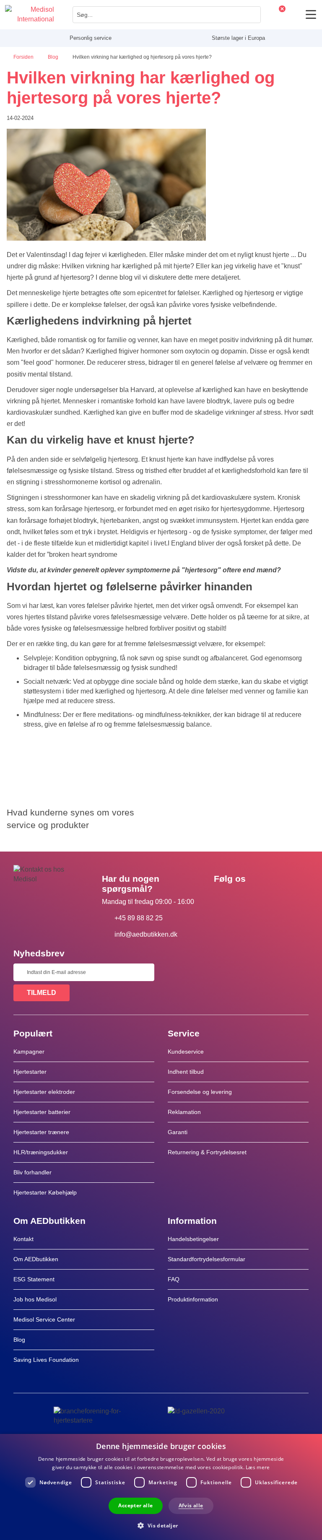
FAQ (173, 1279)
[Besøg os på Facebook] (222, 897)
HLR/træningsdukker (40, 1152)
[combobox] (167, 14)
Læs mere (258, 1467)
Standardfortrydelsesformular (206, 1259)
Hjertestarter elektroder (44, 1091)
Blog (54, 57)
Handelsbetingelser (193, 1239)
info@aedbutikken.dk (145, 934)
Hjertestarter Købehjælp (45, 1192)
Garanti (177, 1132)
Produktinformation (193, 1299)
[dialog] (161, 1487)
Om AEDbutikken (35, 1259)
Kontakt (23, 1239)
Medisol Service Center (44, 1319)
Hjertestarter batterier (41, 1112)
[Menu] (311, 14)
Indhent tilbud (186, 1071)
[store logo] (29, 14)
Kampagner (28, 1051)
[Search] (252, 15)
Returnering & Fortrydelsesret (208, 1152)
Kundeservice (186, 1051)
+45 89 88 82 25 (138, 918)
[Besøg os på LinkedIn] (247, 897)
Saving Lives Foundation (46, 1359)
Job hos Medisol (35, 1299)
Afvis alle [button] (191, 1505)
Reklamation (184, 1112)
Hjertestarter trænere (41, 1132)
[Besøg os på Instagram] (271, 897)
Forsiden (24, 57)
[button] (161, 1525)
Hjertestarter (30, 1071)
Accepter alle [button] (135, 1505)
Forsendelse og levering (200, 1091)
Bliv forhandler (32, 1172)
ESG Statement (34, 1279)
